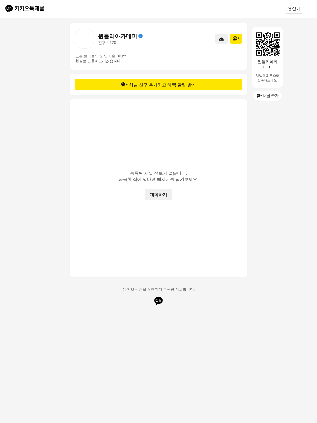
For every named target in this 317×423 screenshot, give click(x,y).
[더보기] (308, 8)
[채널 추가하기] (236, 39)
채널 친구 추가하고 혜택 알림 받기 (162, 84)
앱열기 (294, 8)
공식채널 (140, 36)
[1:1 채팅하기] (221, 39)
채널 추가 (271, 95)
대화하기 (158, 194)
